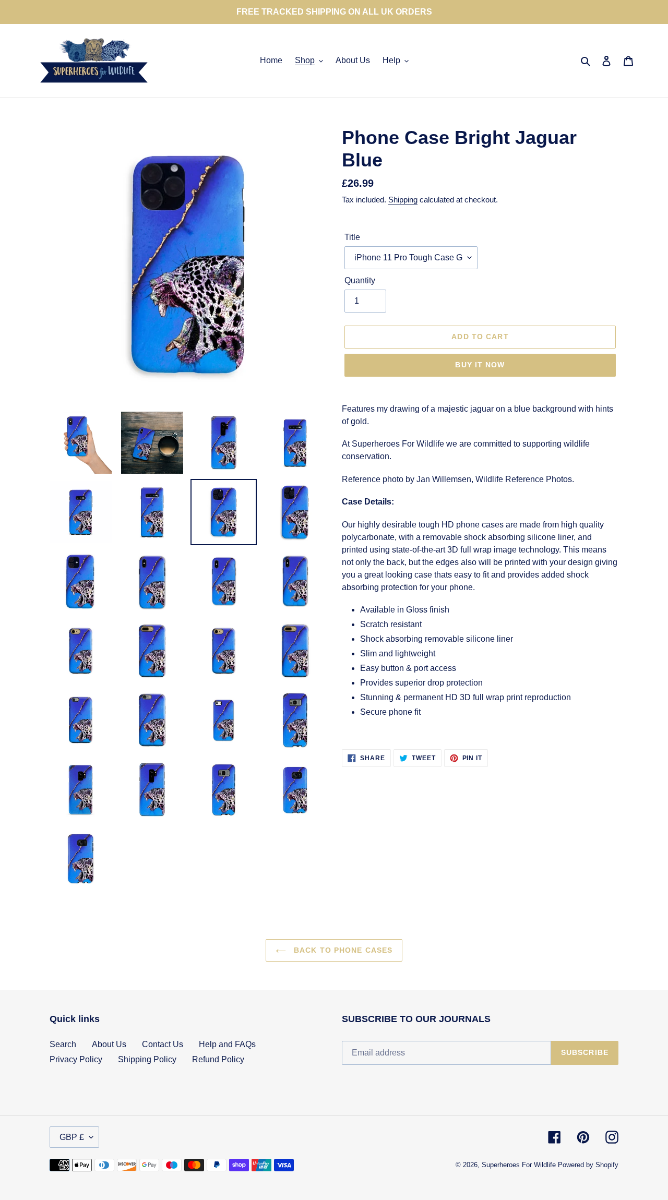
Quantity (359, 280)
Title (352, 237)
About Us (109, 1044)
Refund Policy (218, 1059)
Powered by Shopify (588, 1165)
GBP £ (71, 1137)
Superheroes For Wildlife (519, 1165)
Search (63, 1044)
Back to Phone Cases (341, 950)
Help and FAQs (227, 1044)
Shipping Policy (147, 1059)
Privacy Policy (76, 1059)
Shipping (403, 199)
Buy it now (480, 365)
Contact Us (162, 1044)
